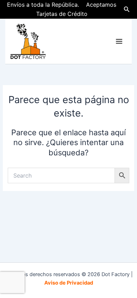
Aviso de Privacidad (68, 283)
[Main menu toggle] (119, 41)
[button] (127, 9)
